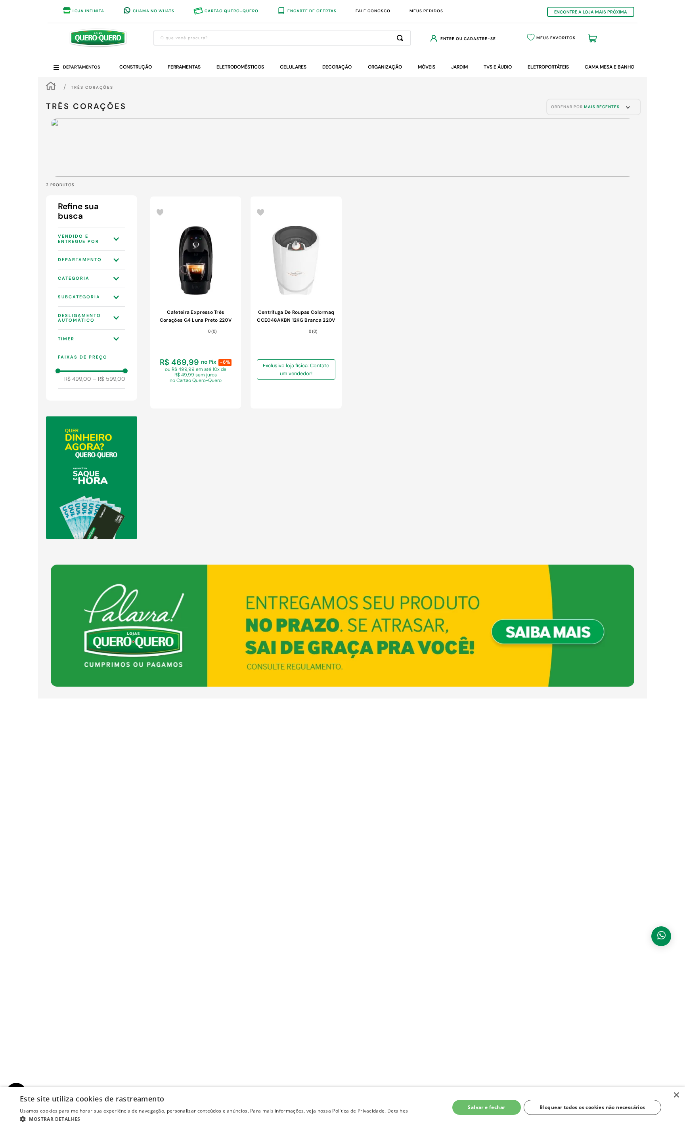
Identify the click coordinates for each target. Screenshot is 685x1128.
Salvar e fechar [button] (486, 1107)
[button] (91, 239)
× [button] (676, 1095)
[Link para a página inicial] (50, 87)
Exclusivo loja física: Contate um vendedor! (296, 369)
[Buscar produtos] (401, 38)
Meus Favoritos (556, 37)
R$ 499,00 (77, 379)
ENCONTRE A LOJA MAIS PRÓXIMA (590, 12)
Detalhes (397, 1110)
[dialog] (342, 1107)
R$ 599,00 (109, 379)
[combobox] (282, 38)
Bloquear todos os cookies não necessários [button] (592, 1107)
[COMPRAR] (196, 394)
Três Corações (92, 87)
